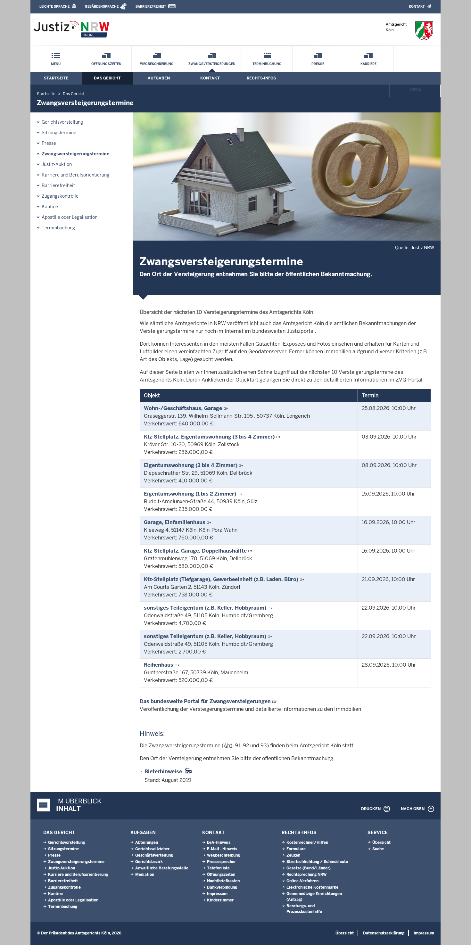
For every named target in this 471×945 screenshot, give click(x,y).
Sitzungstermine (59, 133)
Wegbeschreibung (157, 64)
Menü (56, 64)
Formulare (296, 848)
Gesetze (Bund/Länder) (308, 868)
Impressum (217, 893)
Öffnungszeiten (106, 64)
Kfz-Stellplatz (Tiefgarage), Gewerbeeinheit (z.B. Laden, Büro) (221, 579)
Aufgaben (159, 78)
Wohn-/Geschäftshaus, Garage (183, 408)
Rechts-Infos (261, 78)
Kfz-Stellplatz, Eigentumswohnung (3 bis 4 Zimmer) (209, 436)
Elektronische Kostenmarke (312, 887)
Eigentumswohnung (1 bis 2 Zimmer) (190, 493)
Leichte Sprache (54, 6)
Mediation (144, 874)
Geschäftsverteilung (154, 855)
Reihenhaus (158, 665)
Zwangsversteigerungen (212, 64)
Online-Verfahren (302, 880)
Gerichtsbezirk (149, 861)
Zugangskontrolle (60, 196)
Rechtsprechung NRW (306, 874)
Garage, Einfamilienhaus (174, 522)
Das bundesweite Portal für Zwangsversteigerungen (205, 701)
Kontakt (417, 6)
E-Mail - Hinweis (222, 848)
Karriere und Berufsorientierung (75, 175)
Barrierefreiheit (151, 6)
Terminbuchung (267, 64)
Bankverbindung (222, 887)
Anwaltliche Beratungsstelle (161, 868)
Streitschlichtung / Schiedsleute (317, 861)
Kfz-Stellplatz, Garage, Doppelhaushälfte (195, 550)
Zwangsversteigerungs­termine (75, 154)
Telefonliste (218, 868)
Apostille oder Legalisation (69, 217)
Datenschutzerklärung (383, 933)
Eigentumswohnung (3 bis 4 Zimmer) (190, 465)
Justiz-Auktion (57, 164)
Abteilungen (146, 842)
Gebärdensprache (102, 6)
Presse (317, 64)
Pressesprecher (221, 861)
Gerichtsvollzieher (152, 848)
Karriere (368, 64)
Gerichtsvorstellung (62, 122)
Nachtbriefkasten (223, 880)
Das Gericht (107, 78)
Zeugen (293, 855)
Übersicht (381, 842)
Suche (415, 89)
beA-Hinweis (218, 842)
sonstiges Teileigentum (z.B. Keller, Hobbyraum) (205, 607)
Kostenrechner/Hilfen (307, 842)
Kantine (50, 207)
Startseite (56, 78)
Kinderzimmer (220, 900)
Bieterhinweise (163, 771)
